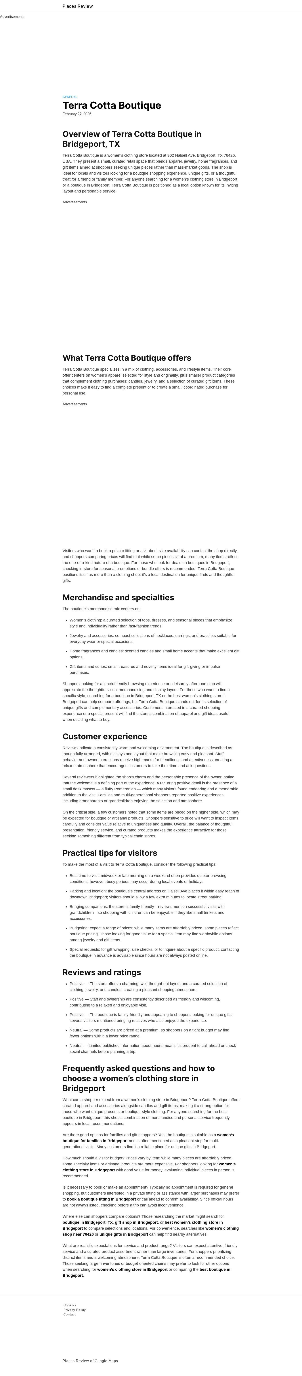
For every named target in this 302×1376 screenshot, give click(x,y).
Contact (69, 1314)
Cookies (69, 1305)
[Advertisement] (151, 52)
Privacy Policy (74, 1309)
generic (69, 97)
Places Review (78, 6)
